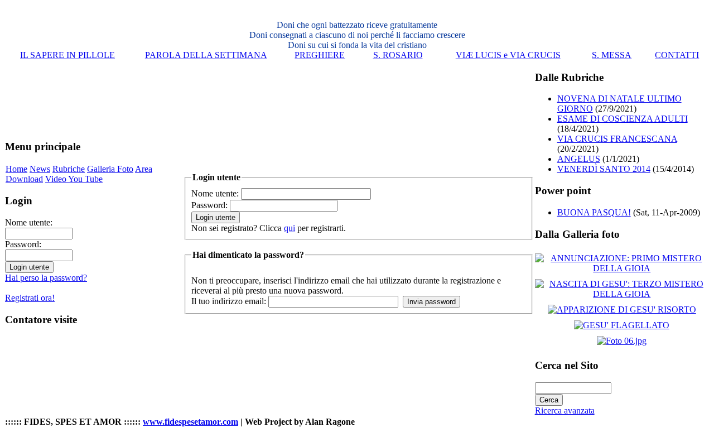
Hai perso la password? (46, 277)
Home (16, 169)
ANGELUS (578, 159)
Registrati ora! (30, 298)
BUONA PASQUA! (594, 212)
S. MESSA (611, 55)
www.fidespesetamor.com (190, 421)
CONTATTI (677, 55)
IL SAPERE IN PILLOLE (67, 55)
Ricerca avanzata (565, 410)
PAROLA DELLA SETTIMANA (206, 55)
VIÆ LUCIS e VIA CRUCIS (508, 55)
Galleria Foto (110, 169)
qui (289, 228)
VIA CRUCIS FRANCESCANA (617, 138)
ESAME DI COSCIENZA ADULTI (622, 118)
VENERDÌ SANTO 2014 (603, 169)
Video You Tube (74, 179)
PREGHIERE (320, 55)
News (40, 169)
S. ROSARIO (398, 55)
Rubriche (68, 169)
